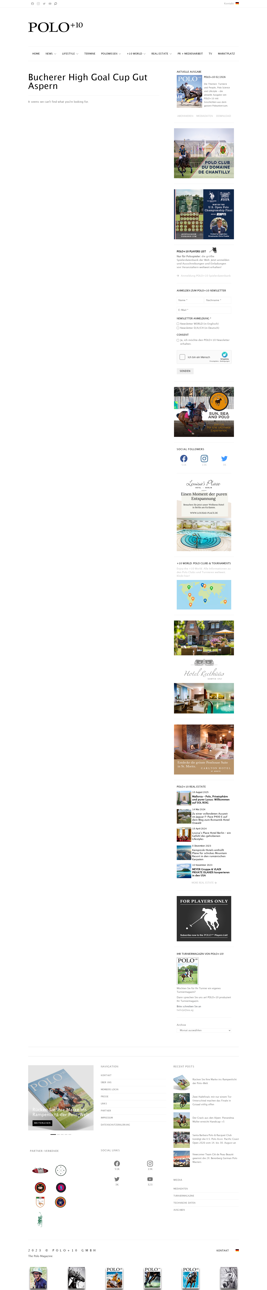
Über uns (106, 1083)
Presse (104, 1097)
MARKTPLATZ (226, 54)
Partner (106, 1111)
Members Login (109, 1090)
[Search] (55, 3)
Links (104, 1104)
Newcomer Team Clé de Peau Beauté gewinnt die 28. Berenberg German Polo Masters (215, 1158)
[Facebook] (32, 3)
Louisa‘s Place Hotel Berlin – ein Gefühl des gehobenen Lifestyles (211, 836)
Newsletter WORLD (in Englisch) (199, 324)
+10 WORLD (134, 54)
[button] (204, 883)
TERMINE (89, 54)
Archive (181, 1025)
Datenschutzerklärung (115, 1125)
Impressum (107, 1118)
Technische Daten (184, 1203)
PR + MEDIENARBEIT (190, 54)
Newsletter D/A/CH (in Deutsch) (199, 328)
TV (210, 54)
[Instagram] (38, 3)
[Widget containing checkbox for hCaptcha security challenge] (204, 357)
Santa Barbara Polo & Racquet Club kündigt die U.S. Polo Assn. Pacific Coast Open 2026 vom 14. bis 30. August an (216, 1139)
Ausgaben (179, 1210)
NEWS (49, 54)
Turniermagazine (183, 1196)
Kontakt (229, 3)
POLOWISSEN (109, 54)
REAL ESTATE (159, 54)
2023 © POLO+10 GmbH (62, 1250)
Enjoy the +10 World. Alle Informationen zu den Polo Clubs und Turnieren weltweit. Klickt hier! (204, 572)
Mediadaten (180, 1189)
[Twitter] (44, 3)
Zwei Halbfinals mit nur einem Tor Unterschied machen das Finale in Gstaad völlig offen (212, 1101)
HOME (36, 54)
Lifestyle (68, 54)
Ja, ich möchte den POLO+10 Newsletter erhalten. (205, 342)
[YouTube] (49, 3)
